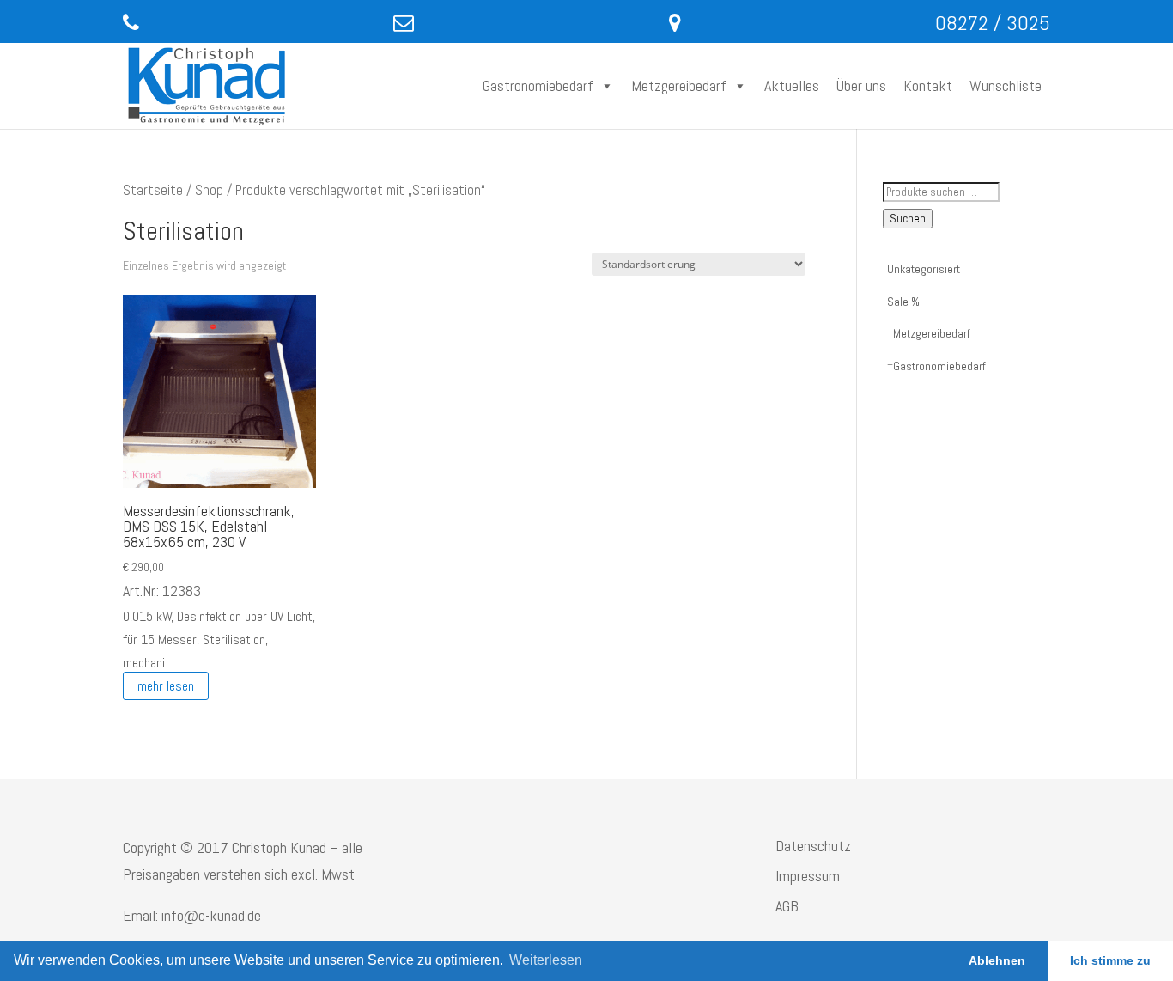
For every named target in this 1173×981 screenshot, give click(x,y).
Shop (209, 190)
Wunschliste (1005, 85)
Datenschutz (813, 846)
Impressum (807, 876)
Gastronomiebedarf (538, 85)
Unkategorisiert (923, 269)
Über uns (861, 85)
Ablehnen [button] (997, 960)
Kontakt (927, 85)
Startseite (153, 190)
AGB (787, 906)
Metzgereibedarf (678, 85)
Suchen (908, 218)
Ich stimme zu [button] (1110, 960)
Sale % (903, 301)
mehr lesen (165, 686)
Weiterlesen (545, 960)
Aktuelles (791, 85)
